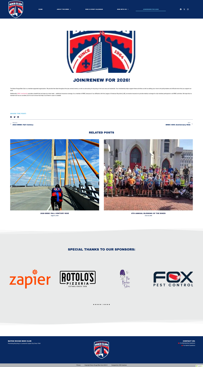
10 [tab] (109, 304)
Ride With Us (122, 9)
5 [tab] (100, 304)
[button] (11, 117)
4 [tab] (98, 304)
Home (41, 9)
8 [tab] (105, 304)
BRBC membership (22, 93)
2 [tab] (95, 304)
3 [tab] (97, 304)
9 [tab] (107, 304)
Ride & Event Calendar (94, 9)
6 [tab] (102, 304)
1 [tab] (93, 304)
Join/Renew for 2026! (151, 9)
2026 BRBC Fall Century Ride (54, 213)
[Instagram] (187, 9)
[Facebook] (180, 9)
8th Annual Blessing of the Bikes (148, 213)
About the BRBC (63, 9)
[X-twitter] (184, 9)
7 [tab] (104, 304)
